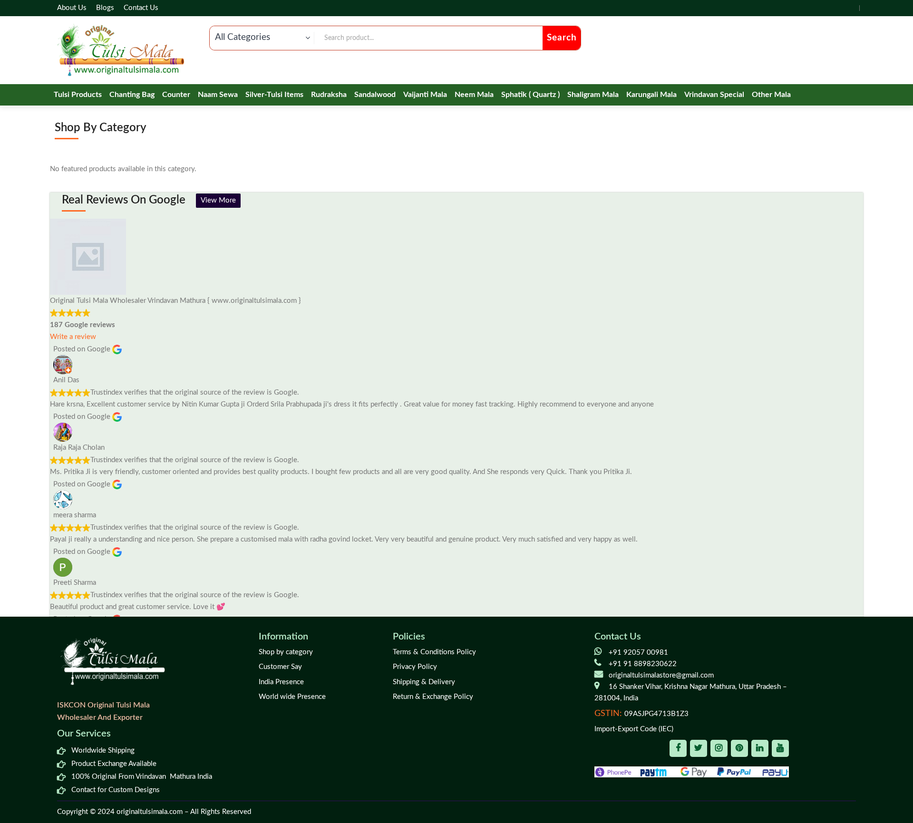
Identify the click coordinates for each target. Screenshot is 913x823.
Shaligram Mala (593, 94)
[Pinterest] (739, 748)
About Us (72, 7)
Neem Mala (474, 94)
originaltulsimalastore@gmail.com (661, 675)
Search (562, 37)
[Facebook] (678, 748)
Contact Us (141, 7)
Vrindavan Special (714, 94)
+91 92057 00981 (638, 652)
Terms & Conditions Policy (434, 652)
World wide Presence (292, 696)
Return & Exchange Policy (433, 696)
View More (218, 200)
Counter (176, 94)
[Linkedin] (759, 748)
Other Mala (771, 94)
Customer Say (280, 666)
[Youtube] (780, 748)
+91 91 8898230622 (643, 664)
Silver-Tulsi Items (274, 94)
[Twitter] (698, 748)
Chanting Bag (132, 94)
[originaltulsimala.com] (120, 50)
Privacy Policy (415, 666)
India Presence (281, 682)
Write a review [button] (73, 336)
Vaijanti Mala (425, 94)
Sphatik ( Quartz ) (530, 94)
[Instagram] (719, 748)
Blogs (105, 7)
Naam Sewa (218, 94)
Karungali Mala (651, 94)
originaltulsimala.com (150, 811)
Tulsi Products (78, 94)
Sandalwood (375, 94)
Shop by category (286, 652)
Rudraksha (329, 94)
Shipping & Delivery (424, 682)
